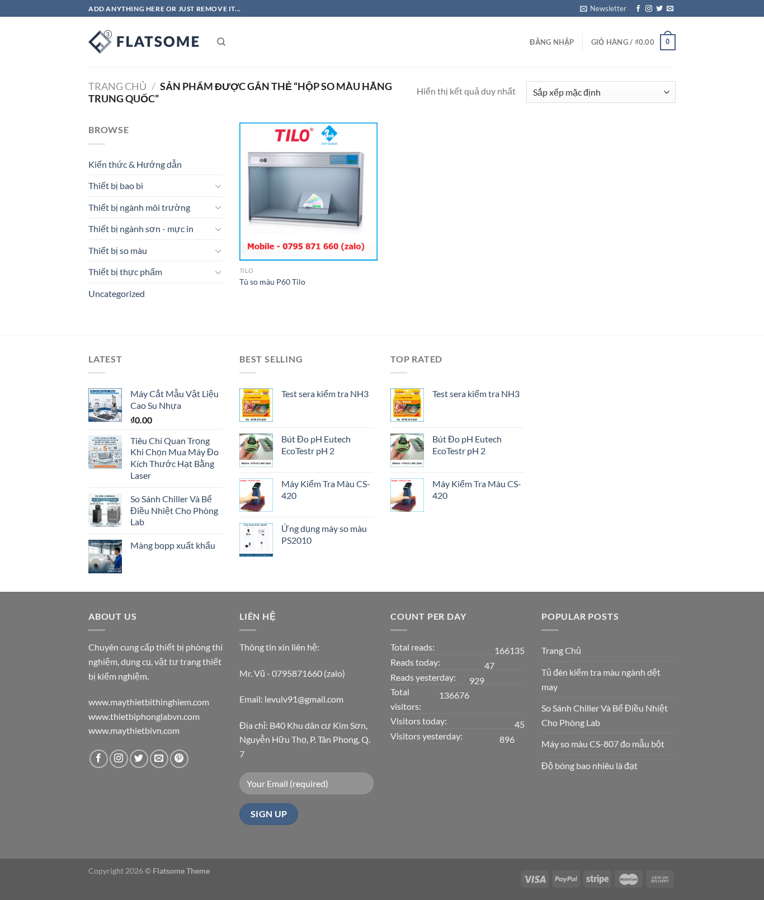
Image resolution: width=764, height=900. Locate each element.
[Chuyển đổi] (218, 185)
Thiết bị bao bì (115, 185)
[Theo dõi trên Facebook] (638, 9)
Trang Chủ (561, 650)
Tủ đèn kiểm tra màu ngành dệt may (601, 679)
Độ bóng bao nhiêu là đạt (589, 765)
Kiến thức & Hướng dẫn (135, 164)
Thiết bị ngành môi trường (139, 207)
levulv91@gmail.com (304, 699)
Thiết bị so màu (117, 250)
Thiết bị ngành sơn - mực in (141, 228)
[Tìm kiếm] (221, 42)
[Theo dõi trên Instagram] (648, 9)
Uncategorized (116, 293)
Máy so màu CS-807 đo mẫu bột (602, 743)
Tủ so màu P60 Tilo (272, 281)
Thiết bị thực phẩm (125, 271)
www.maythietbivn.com (134, 730)
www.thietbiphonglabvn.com (144, 716)
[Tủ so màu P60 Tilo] (308, 191)
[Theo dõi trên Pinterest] (179, 759)
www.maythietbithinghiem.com (148, 701)
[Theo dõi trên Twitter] (659, 9)
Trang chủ (117, 86)
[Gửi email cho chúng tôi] (670, 9)
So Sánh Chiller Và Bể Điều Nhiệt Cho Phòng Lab (604, 715)
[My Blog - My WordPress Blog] (144, 42)
